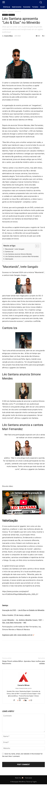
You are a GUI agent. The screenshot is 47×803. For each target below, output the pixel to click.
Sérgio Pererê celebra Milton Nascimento (12, 662)
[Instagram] (21, 700)
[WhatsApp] (19, 41)
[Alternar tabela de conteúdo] (36, 246)
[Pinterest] (14, 41)
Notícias (10, 11)
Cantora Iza (9, 251)
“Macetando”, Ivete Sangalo (14, 249)
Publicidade (28, 778)
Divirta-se (18, 11)
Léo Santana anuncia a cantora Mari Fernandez (22, 256)
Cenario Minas (8, 36)
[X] (9, 41)
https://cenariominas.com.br (23, 688)
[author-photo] (23, 682)
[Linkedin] (27, 700)
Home (4, 11)
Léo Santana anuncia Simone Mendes (18, 254)
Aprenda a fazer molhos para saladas (34, 662)
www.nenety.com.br (24, 635)
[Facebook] (4, 41)
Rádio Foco (18, 778)
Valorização (9, 259)
